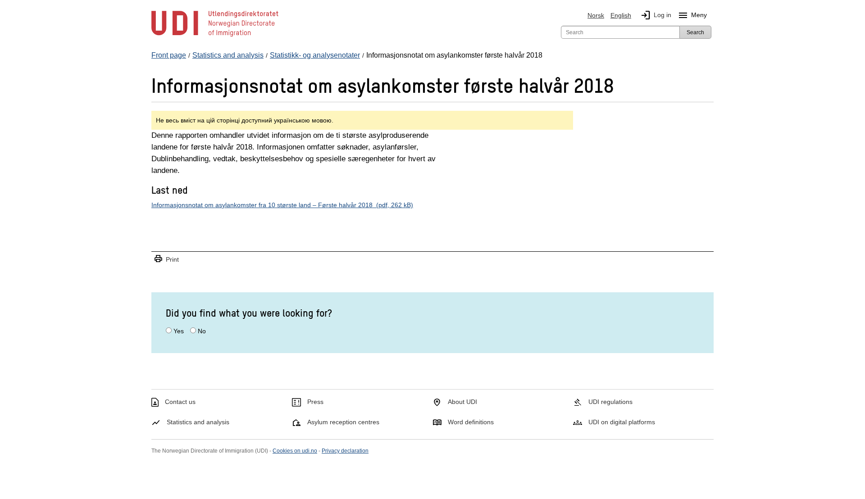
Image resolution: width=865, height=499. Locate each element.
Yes (178, 331)
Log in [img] (655, 15)
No (202, 331)
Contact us (180, 401)
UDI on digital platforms (621, 422)
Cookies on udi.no (295, 451)
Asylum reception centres (343, 422)
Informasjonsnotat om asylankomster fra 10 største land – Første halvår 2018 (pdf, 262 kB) (282, 205)
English (620, 15)
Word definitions (471, 422)
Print (166, 259)
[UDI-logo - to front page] (214, 36)
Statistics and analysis (198, 422)
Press (315, 401)
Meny (692, 15)
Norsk (595, 15)
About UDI (462, 401)
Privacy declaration (345, 451)
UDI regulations (610, 401)
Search (695, 32)
